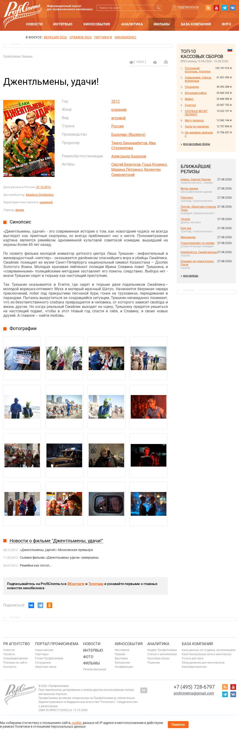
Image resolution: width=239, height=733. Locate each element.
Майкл (189, 99)
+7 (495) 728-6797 (194, 687)
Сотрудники (43, 662)
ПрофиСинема (11, 56)
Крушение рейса (196, 93)
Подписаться (188, 7)
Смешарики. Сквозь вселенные (198, 79)
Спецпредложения (15, 658)
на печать (155, 62)
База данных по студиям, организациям (208, 650)
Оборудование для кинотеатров (203, 662)
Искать (158, 8)
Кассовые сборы (158, 658)
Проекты (9, 654)
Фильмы (162, 24)
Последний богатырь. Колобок (198, 70)
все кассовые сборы (196, 144)
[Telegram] (40, 605)
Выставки (121, 658)
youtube (216, 7)
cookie (76, 723)
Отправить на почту (166, 62)
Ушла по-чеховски (197, 126)
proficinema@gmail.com (194, 693)
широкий (46, 202)
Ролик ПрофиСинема (49, 658)
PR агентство (16, 644)
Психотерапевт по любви (197, 243)
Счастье (190, 105)
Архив (19, 210)
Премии (120, 654)
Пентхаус (187, 197)
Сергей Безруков (126, 164)
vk (232, 7)
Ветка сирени (189, 188)
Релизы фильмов (94, 669)
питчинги (103, 37)
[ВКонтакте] (31, 605)
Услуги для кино (193, 658)
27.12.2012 (43, 187)
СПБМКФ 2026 (81, 37)
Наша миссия (44, 650)
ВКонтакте (75, 584)
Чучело (185, 219)
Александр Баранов (128, 156)
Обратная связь (45, 666)
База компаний (196, 24)
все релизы (190, 275)
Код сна (186, 228)
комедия (119, 109)
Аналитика (132, 24)
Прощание (192, 87)
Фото (226, 24)
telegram (224, 7)
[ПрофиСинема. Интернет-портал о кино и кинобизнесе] (22, 10)
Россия (117, 126)
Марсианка (188, 237)
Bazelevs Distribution (40, 194)
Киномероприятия (194, 666)
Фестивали (122, 650)
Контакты (9, 666)
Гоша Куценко (154, 164)
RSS (208, 7)
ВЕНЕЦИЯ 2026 (55, 37)
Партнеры (42, 654)
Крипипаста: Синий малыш (199, 252)
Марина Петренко (127, 169)
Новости (34, 24)
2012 (115, 101)
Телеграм (95, 584)
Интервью (62, 24)
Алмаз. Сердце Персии (196, 179)
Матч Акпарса (194, 120)
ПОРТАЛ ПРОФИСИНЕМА (56, 644)
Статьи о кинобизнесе (162, 654)
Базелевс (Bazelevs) (128, 134)
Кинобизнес (125, 37)
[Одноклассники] (49, 605)
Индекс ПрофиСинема (162, 650)
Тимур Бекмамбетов (129, 143)
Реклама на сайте (15, 662)
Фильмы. (27, 56)
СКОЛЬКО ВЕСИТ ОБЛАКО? (196, 113)
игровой (118, 118)
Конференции (124, 666)
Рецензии (153, 662)
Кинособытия (97, 24)
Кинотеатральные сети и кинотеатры (207, 654)
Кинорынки (122, 662)
